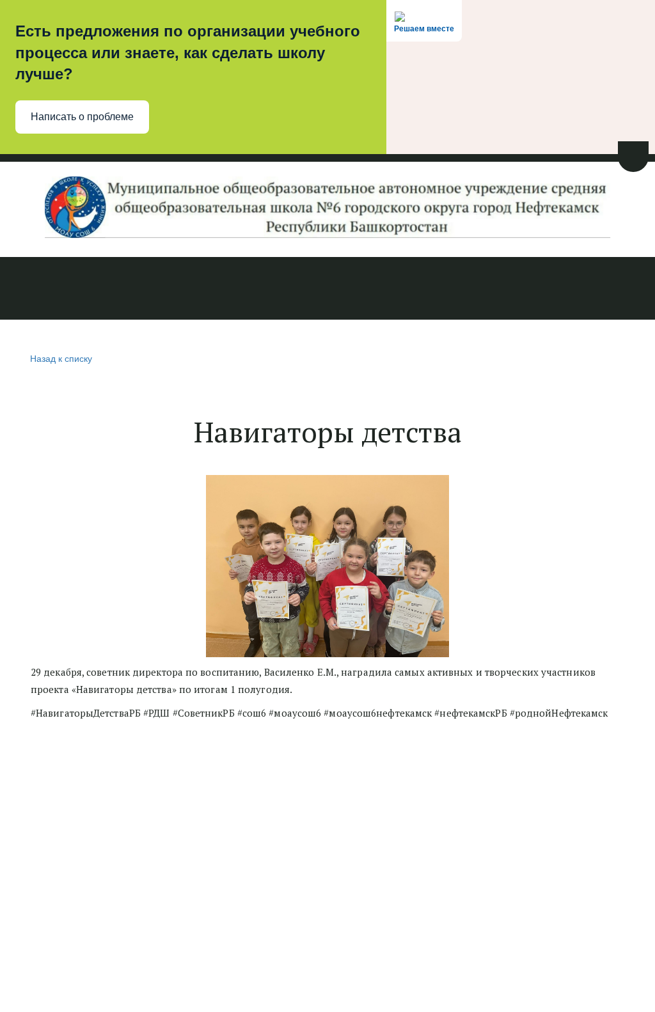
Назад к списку (61, 358)
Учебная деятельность (243, 289)
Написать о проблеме (82, 116)
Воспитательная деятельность (405, 289)
